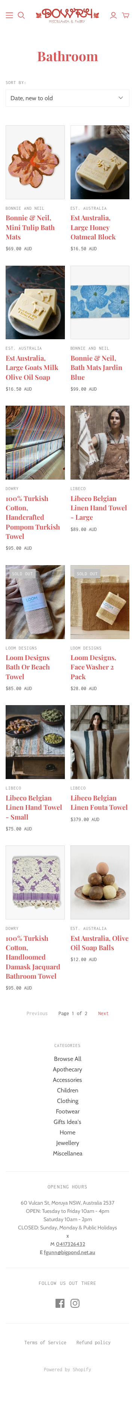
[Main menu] (9, 15)
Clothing (67, 1100)
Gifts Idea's (67, 1121)
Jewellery (67, 1142)
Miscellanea (67, 1153)
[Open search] (21, 15)
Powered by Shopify (67, 1369)
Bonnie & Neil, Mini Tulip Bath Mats (30, 227)
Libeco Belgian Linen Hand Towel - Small (34, 807)
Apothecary (67, 1069)
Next (103, 1013)
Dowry (12, 488)
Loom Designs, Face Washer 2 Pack (93, 667)
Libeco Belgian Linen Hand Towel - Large (98, 508)
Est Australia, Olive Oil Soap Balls (99, 943)
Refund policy (93, 1342)
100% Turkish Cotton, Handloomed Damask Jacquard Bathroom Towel (33, 957)
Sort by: (16, 82)
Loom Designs (21, 648)
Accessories (67, 1079)
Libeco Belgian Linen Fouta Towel (99, 802)
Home (67, 1132)
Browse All (67, 1058)
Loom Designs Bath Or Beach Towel (28, 667)
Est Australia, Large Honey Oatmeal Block (93, 227)
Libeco (78, 488)
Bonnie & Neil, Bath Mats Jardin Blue (96, 367)
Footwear (68, 1111)
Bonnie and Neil (25, 208)
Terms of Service (45, 1342)
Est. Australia (88, 208)
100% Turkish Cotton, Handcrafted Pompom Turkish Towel (33, 517)
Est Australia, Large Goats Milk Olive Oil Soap (32, 367)
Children (67, 1090)
